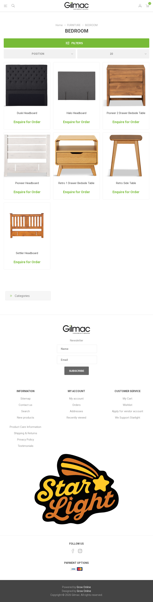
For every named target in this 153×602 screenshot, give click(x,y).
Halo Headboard (76, 113)
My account (76, 398)
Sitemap (26, 398)
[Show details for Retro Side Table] (126, 155)
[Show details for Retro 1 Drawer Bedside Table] (76, 155)
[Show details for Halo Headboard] (76, 85)
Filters (77, 43)
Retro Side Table (126, 183)
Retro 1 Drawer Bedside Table (76, 183)
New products (25, 417)
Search (25, 411)
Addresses (76, 411)
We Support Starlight (127, 417)
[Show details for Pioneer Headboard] (27, 155)
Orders (76, 405)
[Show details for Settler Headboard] (27, 225)
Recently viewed (76, 417)
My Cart (127, 398)
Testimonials (25, 446)
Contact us (25, 405)
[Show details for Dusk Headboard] (27, 85)
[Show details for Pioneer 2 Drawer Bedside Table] (126, 85)
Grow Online (84, 587)
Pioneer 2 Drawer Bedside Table (126, 113)
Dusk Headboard (27, 113)
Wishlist (127, 405)
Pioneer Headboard (27, 183)
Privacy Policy (25, 439)
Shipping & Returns (25, 433)
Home (59, 25)
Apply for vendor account (127, 411)
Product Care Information (25, 427)
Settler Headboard (27, 253)
